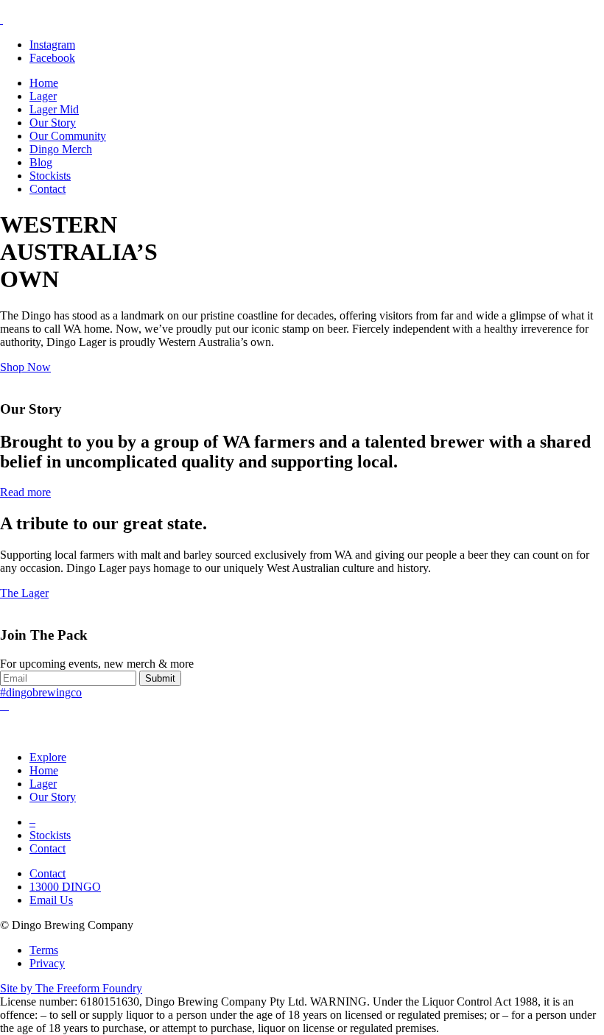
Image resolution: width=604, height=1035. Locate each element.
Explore (47, 757)
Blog (40, 162)
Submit (160, 678)
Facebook (52, 58)
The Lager (24, 593)
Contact (47, 189)
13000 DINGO (65, 886)
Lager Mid (54, 109)
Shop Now (25, 367)
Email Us (51, 900)
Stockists (50, 175)
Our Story (52, 122)
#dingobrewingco (41, 692)
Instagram (52, 44)
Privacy (47, 963)
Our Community (67, 136)
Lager (43, 96)
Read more (25, 492)
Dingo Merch (60, 149)
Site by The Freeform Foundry (71, 988)
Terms (43, 950)
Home (43, 83)
